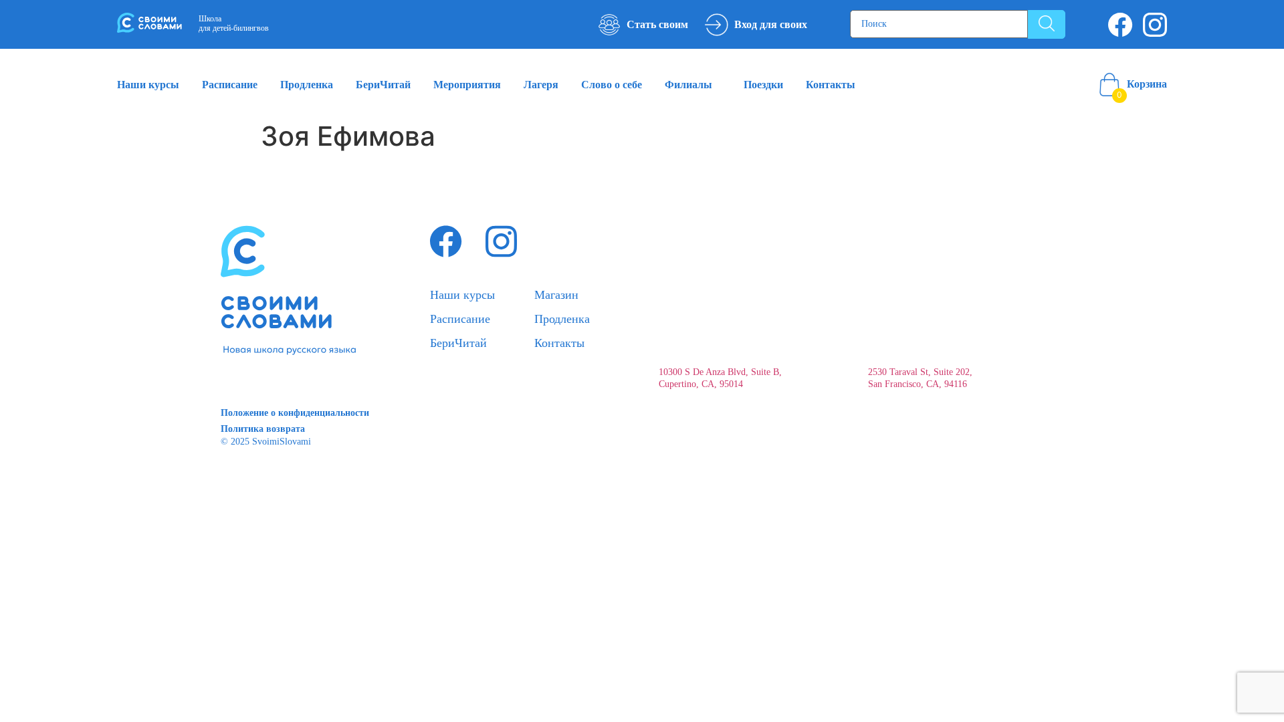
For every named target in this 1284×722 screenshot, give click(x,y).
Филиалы (688, 84)
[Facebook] (1120, 25)
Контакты (830, 84)
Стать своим (657, 24)
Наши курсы (148, 84)
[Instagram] (1155, 25)
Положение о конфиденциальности (295, 413)
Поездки (763, 84)
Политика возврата (263, 429)
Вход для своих (770, 24)
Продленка (306, 84)
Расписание (229, 84)
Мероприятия (467, 84)
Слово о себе (611, 84)
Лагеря (541, 84)
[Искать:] (939, 24)
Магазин (556, 295)
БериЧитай (383, 84)
